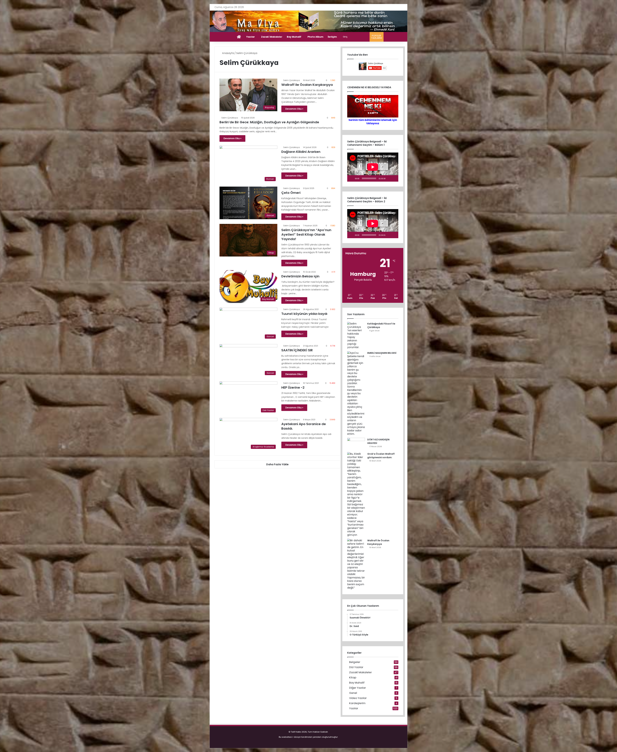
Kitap (352, 677)
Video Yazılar (358, 698)
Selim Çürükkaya (291, 80)
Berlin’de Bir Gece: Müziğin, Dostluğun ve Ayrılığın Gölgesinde (269, 122)
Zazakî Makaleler (271, 36)
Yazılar (250, 36)
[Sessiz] (389, 178)
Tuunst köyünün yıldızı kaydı (304, 313)
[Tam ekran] (394, 178)
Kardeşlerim (357, 703)
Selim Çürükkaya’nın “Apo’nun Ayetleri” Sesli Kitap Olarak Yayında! (306, 234)
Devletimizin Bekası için (300, 276)
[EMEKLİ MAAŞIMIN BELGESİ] (356, 393)
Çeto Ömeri (290, 192)
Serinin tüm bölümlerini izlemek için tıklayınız (373, 121)
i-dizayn (296, 736)
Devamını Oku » (294, 108)
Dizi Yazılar (356, 667)
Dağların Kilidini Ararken (300, 151)
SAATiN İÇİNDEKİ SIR (297, 350)
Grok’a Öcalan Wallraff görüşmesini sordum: (381, 455)
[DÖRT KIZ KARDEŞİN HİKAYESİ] (356, 444)
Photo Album (315, 36)
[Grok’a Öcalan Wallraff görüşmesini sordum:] (356, 494)
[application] (372, 167)
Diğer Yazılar (357, 687)
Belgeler (354, 662)
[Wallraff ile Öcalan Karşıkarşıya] (356, 564)
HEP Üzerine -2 (292, 387)
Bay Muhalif (294, 36)
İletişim (332, 36)
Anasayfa (227, 53)
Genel (353, 693)
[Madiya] (309, 21)
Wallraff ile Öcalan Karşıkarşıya (307, 84)
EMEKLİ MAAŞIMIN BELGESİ (381, 353)
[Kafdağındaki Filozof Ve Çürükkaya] (356, 335)
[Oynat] (351, 178)
